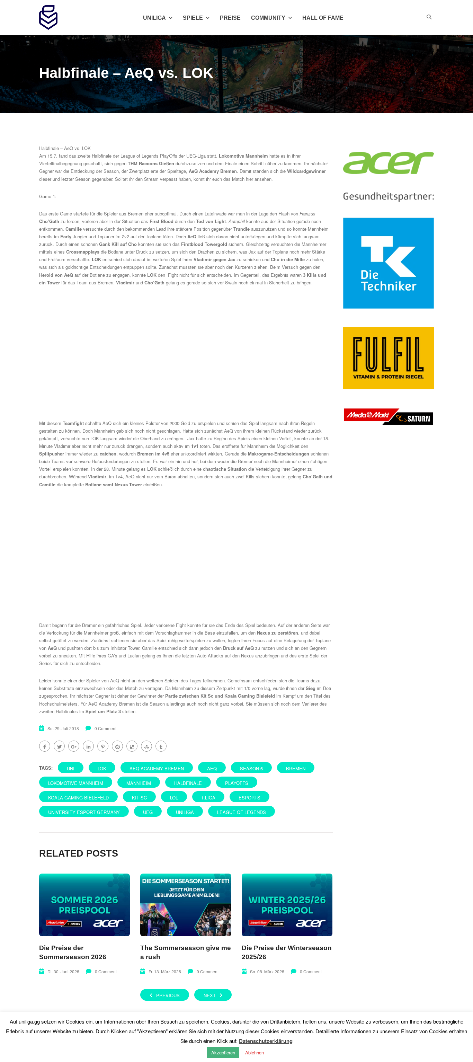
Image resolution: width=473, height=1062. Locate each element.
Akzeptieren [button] (223, 1052)
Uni (70, 768)
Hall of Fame (322, 18)
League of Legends (241, 812)
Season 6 (251, 768)
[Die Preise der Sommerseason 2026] (84, 905)
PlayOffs (236, 783)
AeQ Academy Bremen (157, 768)
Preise (230, 18)
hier (249, 179)
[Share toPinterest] (102, 746)
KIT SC (139, 797)
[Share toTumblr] (161, 746)
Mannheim (138, 783)
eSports (249, 797)
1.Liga (208, 797)
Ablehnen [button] (254, 1052)
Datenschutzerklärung (266, 1041)
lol (174, 797)
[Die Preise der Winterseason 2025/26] (287, 905)
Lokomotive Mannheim (75, 783)
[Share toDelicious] (131, 746)
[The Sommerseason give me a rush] (185, 905)
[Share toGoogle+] (73, 746)
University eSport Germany (84, 812)
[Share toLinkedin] (88, 746)
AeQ (212, 768)
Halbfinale (188, 783)
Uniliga (154, 18)
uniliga (185, 812)
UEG (148, 812)
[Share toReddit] (117, 746)
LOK (102, 768)
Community (268, 18)
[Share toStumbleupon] (146, 746)
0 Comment (105, 728)
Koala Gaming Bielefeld (78, 797)
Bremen (295, 768)
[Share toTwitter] (59, 746)
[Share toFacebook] (44, 746)
